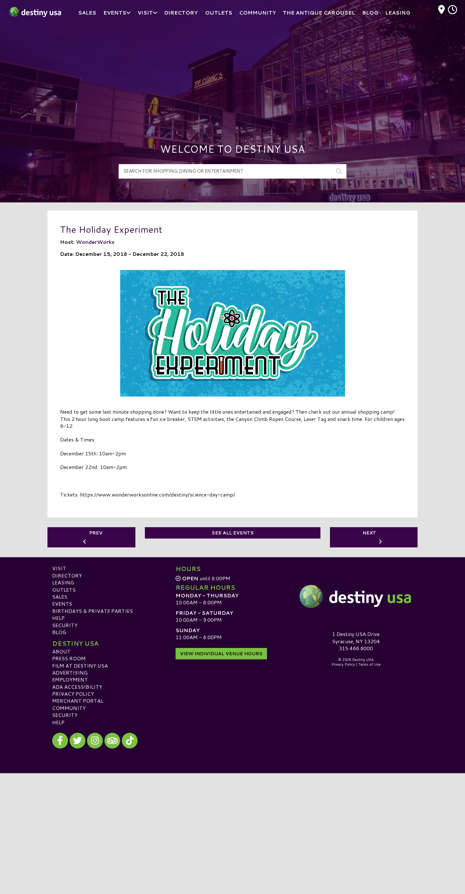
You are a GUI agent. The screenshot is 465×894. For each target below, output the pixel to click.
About (61, 651)
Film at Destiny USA (80, 665)
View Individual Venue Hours (221, 653)
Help (58, 617)
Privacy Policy (73, 693)
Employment (70, 679)
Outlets (64, 589)
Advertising (70, 672)
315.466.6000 (356, 648)
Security (65, 625)
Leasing (63, 582)
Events (62, 603)
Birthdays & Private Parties (92, 610)
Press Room (69, 658)
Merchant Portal (77, 700)
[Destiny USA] (356, 596)
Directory (67, 575)
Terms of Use (369, 664)
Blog (59, 632)
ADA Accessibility (77, 686)
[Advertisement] (232, 72)
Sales (59, 596)
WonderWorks (95, 241)
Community (69, 708)
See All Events (233, 533)
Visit (59, 568)
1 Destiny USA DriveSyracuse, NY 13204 (356, 637)
